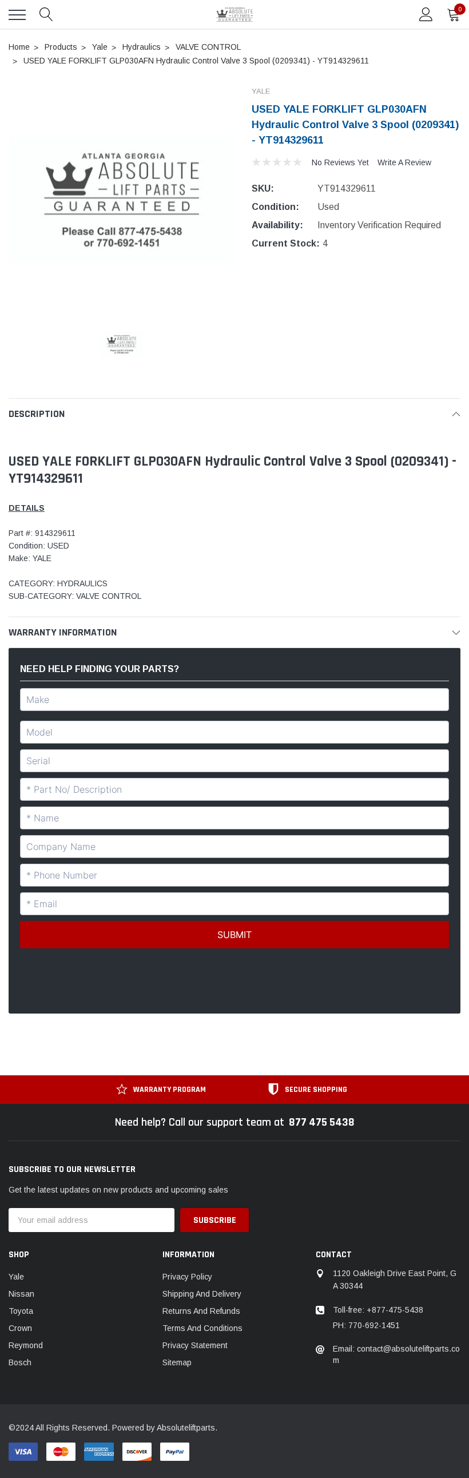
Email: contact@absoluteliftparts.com (396, 1354)
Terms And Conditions (202, 1328)
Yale (16, 1276)
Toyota (21, 1311)
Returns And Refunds (201, 1311)
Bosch (20, 1362)
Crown (20, 1328)
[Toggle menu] (17, 14)
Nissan (21, 1293)
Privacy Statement (195, 1345)
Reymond (26, 1345)
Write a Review (404, 162)
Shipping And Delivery (201, 1293)
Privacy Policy (187, 1276)
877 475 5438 (322, 1122)
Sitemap (177, 1362)
